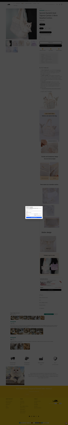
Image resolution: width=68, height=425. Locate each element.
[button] (34, 212)
